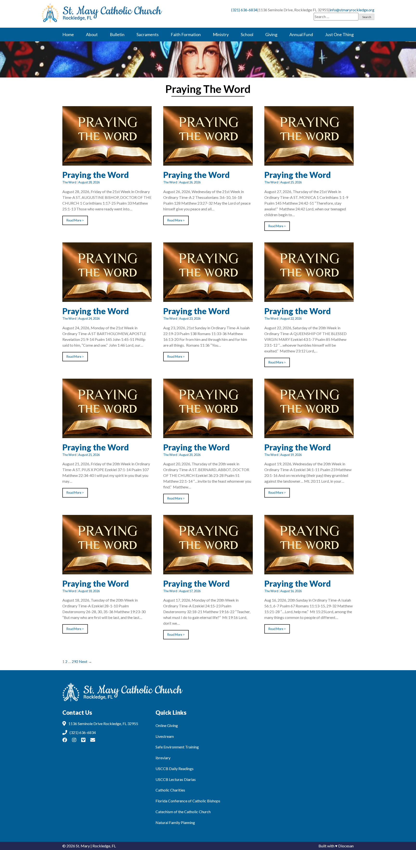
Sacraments (147, 34)
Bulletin (117, 34)
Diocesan (346, 846)
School (247, 34)
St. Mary (83, 846)
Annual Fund (301, 34)
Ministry (221, 34)
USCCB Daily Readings (175, 768)
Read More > (75, 220)
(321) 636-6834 (244, 9)
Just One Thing (339, 34)
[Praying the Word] (107, 162)
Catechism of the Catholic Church (183, 811)
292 (75, 661)
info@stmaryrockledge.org (352, 9)
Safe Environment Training (177, 747)
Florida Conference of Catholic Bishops (188, 800)
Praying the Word (95, 175)
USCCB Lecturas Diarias (176, 779)
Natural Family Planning (175, 822)
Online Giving (167, 725)
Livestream (165, 736)
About (92, 34)
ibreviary (163, 757)
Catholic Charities (170, 790)
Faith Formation (186, 34)
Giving (271, 34)
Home (68, 34)
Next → (85, 661)
